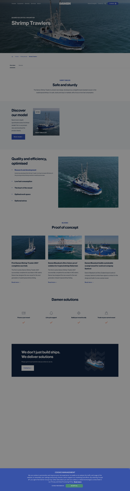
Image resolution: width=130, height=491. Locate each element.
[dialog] (65, 479)
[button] (44, 485)
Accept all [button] (74, 485)
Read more (77, 482)
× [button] (129, 469)
